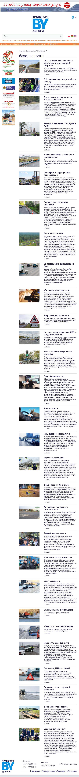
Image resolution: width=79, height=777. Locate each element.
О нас (10, 40)
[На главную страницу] (8, 772)
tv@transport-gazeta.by (68, 764)
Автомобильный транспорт (20, 44)
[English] (75, 36)
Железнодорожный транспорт (46, 44)
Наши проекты (57, 40)
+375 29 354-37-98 (48, 766)
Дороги (4, 44)
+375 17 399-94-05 (30, 764)
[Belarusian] (72, 36)
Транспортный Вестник (21, 40)
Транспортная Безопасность (41, 40)
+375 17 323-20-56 (30, 767)
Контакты (73, 40)
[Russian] (69, 36)
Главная (5, 40)
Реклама (66, 40)
